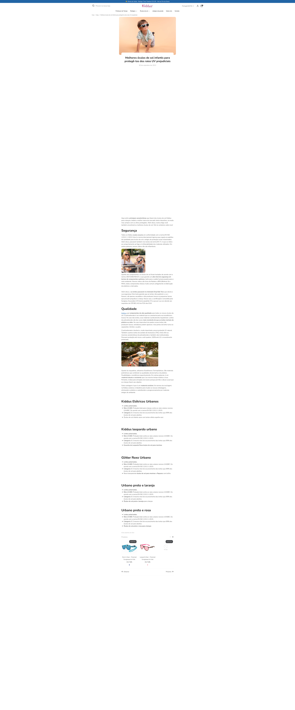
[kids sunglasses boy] (139, 366)
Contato (177, 11)
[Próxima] (173, 537)
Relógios (133, 11)
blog (97, 15)
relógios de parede (157, 11)
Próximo (169, 572)
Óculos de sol (144, 11)
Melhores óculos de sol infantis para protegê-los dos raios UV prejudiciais (118, 15)
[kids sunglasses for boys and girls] (133, 272)
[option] (128, 552)
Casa (93, 15)
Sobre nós (169, 11)
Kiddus (123, 313)
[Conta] (197, 5)
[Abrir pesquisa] (93, 5)
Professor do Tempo (122, 11)
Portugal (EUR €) (187, 6)
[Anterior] (170, 537)
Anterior (126, 572)
